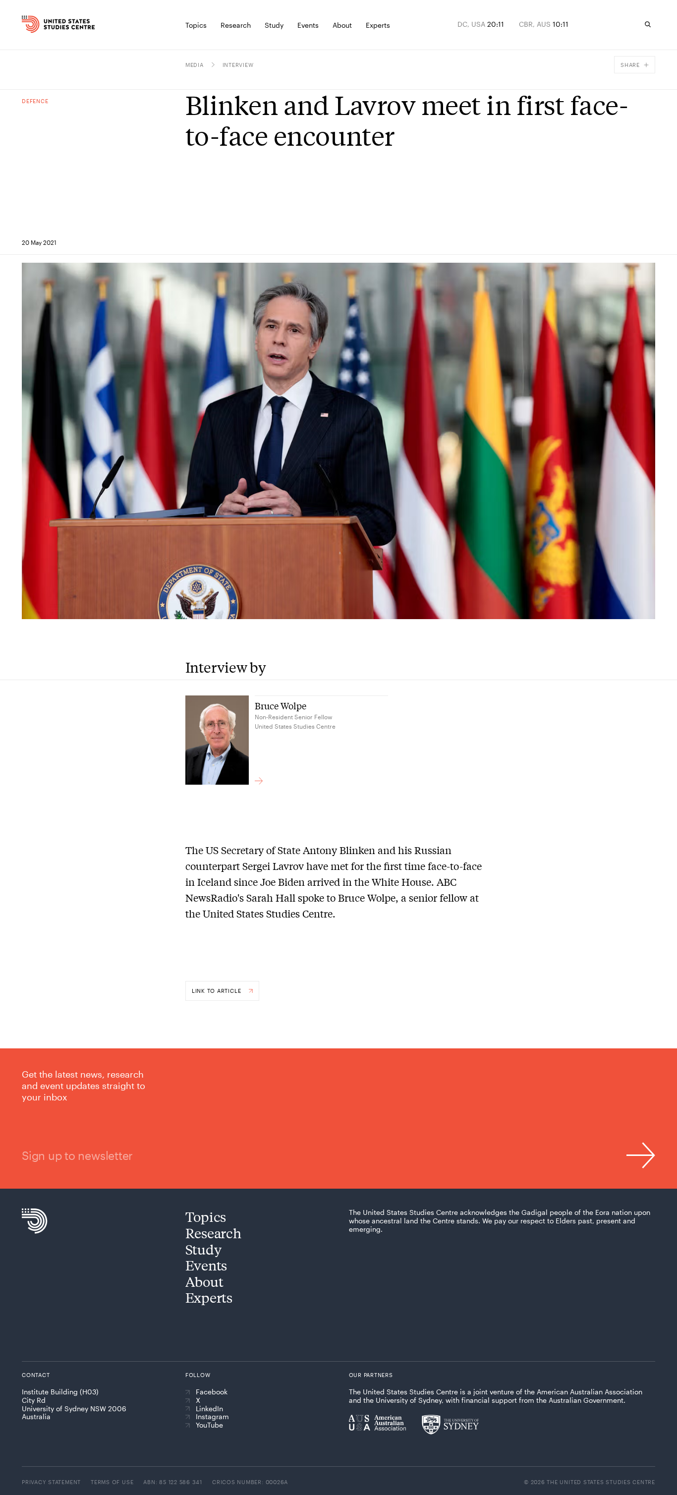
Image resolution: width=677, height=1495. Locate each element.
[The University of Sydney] (450, 1425)
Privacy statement (51, 1482)
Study (203, 1249)
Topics (205, 1216)
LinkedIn (209, 1409)
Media (194, 64)
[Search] (648, 24)
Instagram (212, 1417)
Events (206, 1264)
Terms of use (112, 1482)
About (204, 1281)
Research (213, 1232)
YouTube (209, 1425)
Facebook (211, 1392)
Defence (35, 101)
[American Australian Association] (377, 1423)
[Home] (39, 24)
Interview (238, 64)
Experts (208, 1297)
